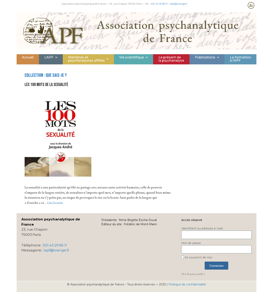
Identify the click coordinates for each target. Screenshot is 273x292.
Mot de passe (191, 243)
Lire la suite (55, 202)
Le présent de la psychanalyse (171, 58)
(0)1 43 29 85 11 (159, 3)
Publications (205, 57)
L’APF (48, 57)
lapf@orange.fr (178, 3)
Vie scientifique (131, 57)
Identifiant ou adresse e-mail (202, 228)
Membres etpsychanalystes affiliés (86, 58)
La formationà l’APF (240, 58)
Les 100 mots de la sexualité (46, 84)
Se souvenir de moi (198, 257)
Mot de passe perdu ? (193, 274)
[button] (51, 57)
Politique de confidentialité (187, 284)
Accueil (28, 57)
